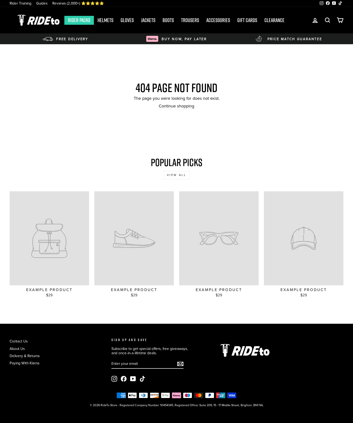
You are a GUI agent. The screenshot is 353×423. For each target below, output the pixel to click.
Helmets (105, 20)
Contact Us (19, 341)
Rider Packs (79, 20)
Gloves (127, 20)
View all (176, 175)
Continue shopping (176, 106)
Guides (42, 3)
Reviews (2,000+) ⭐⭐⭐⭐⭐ (78, 3)
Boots (168, 20)
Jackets (148, 20)
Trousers (190, 20)
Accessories (218, 20)
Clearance (274, 20)
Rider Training (20, 3)
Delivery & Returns (25, 356)
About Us (17, 348)
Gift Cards (247, 20)
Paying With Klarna (24, 363)
